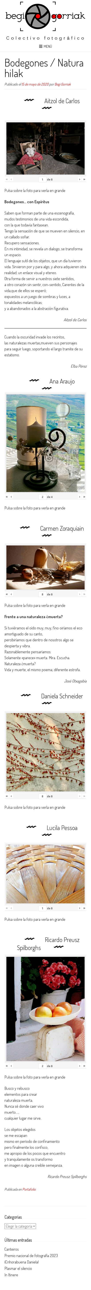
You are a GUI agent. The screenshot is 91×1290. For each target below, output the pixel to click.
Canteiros (11, 1249)
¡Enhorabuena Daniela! (21, 1262)
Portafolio (29, 1189)
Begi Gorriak (63, 84)
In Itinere (11, 1274)
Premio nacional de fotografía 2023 (31, 1255)
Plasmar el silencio (18, 1268)
